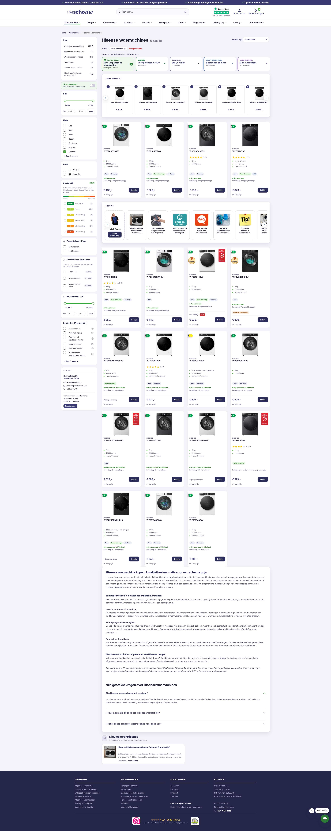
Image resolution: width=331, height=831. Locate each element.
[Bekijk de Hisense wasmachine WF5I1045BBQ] (121, 261)
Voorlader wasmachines (74, 46)
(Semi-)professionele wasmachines (72, 74)
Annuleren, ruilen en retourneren (134, 796)
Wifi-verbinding (75, 333)
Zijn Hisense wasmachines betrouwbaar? (127, 693)
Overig (236, 22)
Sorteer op (237, 39)
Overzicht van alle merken (86, 789)
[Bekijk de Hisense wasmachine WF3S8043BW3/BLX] (207, 425)
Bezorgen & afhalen (129, 786)
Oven (181, 22)
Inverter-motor (75, 344)
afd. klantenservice (225, 807)
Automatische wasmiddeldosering (77, 353)
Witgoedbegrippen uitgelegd (87, 793)
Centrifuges (69, 62)
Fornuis (146, 22)
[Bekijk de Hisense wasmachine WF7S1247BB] (250, 136)
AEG (70, 126)
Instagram (174, 789)
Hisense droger (219, 658)
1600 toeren (74, 247)
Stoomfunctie (74, 328)
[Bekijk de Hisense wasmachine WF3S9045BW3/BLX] (121, 345)
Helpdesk (125, 803)
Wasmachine (71, 22)
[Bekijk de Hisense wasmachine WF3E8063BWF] (121, 136)
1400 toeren (74, 251)
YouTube (174, 796)
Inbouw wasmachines (73, 68)
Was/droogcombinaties (73, 57)
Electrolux (73, 143)
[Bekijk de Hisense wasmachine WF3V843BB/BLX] (250, 261)
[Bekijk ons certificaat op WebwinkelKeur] (136, 821)
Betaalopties (126, 789)
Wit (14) (75, 170)
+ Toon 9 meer (70, 156)
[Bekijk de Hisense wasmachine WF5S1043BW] (207, 504)
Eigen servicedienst (83, 796)
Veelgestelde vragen (129, 807)
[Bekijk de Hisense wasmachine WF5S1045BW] (207, 261)
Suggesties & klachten (84, 807)
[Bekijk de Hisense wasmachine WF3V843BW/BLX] (164, 261)
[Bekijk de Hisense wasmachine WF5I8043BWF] (164, 345)
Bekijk (134, 190)
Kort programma (75, 348)
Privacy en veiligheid (83, 803)
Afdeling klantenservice (77, 386)
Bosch (71, 139)
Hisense (72, 152)
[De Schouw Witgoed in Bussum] (80, 11)
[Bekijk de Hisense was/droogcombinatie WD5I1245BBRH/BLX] (121, 504)
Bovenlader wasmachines (74, 52)
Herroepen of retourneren (131, 800)
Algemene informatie (83, 786)
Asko (71, 130)
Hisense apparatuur (115, 587)
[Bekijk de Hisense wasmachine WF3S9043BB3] (164, 425)
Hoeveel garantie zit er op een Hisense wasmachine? (133, 712)
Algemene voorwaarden (85, 800)
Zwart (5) (76, 174)
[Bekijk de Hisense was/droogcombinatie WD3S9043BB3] (207, 136)
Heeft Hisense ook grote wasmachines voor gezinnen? (133, 723)
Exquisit (72, 147)
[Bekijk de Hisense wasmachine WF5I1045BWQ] (164, 136)
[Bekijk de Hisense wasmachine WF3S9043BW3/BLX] (121, 425)
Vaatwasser (109, 22)
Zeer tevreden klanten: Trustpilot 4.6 (84, 2)
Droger (90, 22)
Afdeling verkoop (74, 382)
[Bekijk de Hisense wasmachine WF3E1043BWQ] (164, 504)
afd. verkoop (222, 803)
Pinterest (174, 793)
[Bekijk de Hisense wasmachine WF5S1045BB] (250, 425)
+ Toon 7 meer (70, 361)
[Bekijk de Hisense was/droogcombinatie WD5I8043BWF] (207, 345)
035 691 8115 (224, 810)
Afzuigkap (218, 22)
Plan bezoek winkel (259, 2)
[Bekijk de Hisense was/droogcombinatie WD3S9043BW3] (250, 345)
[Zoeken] (185, 12)
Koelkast (128, 22)
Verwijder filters (135, 49)
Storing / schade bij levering (132, 793)
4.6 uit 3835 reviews (221, 15)
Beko (71, 134)
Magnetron (199, 22)
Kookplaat (164, 22)
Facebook (174, 786)
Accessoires (255, 22)
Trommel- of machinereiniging (76, 338)
